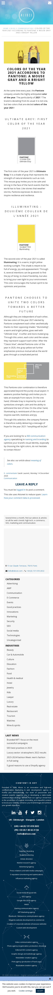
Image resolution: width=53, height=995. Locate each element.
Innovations (12, 611)
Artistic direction (26, 859)
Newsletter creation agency (26, 958)
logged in (20, 489)
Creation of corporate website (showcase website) (26, 924)
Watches (11, 720)
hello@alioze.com (15, 571)
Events (10, 602)
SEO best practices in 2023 (19, 748)
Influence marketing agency (26, 878)
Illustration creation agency (26, 965)
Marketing (12, 616)
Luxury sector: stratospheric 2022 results (26, 752)
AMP (9, 588)
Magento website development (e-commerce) (26, 920)
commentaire (11, 473)
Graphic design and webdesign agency (26, 954)
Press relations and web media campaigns (26, 870)
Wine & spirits (13, 725)
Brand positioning (26, 855)
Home (5, 28)
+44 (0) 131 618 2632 (35, 571)
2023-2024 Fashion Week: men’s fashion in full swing (26, 759)
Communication (25, 28)
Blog (13, 28)
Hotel (9, 683)
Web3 (26, 904)
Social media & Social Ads (26, 893)
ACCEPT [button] (40, 991)
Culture (10, 659)
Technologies (13, 635)
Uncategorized (14, 640)
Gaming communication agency (26, 908)
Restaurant (12, 711)
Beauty (10, 650)
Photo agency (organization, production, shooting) (26, 946)
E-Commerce (13, 597)
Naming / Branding (26, 851)
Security (11, 621)
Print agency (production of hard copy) (26, 961)
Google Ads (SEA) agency (26, 900)
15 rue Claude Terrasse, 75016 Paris (22, 566)
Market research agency (26, 863)
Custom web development (26, 928)
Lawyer (10, 697)
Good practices (14, 607)
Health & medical (15, 678)
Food (9, 673)
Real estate (12, 706)
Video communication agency (26, 942)
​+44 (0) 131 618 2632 (29, 826)
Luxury (10, 701)
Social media (13, 630)
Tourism (11, 716)
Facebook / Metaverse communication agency (26, 916)
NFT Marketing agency (26, 912)
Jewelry (10, 687)
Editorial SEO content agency (26, 950)
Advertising (12, 583)
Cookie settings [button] (26, 990)
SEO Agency (26, 896)
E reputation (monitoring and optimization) (26, 874)
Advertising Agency (26, 867)
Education (11, 664)
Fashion (10, 668)
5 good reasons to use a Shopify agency (26, 765)
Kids (9, 692)
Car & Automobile (15, 654)
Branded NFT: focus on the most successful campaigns (22, 741)
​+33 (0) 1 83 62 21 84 (29, 830)
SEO (9, 626)
